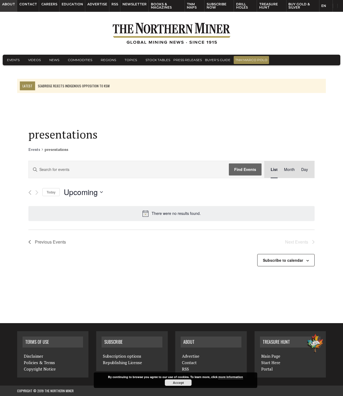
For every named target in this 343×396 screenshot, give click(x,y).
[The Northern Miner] (171, 33)
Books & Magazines (161, 5)
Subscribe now (216, 5)
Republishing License (122, 362)
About (8, 4)
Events (13, 60)
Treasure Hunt (268, 5)
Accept (178, 382)
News (54, 60)
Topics (131, 60)
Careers (49, 4)
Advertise (97, 4)
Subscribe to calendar (283, 260)
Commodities (80, 60)
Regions (108, 60)
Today (51, 192)
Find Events (245, 169)
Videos (34, 60)
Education (72, 4)
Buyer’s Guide (217, 60)
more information (230, 377)
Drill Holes (242, 5)
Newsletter (134, 4)
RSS (114, 4)
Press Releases (187, 60)
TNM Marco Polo (251, 60)
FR (336, 7)
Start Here (270, 362)
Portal (267, 369)
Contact (28, 4)
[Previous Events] (29, 192)
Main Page (270, 356)
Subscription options (122, 356)
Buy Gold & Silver (299, 5)
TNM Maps (192, 5)
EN (323, 6)
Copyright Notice (40, 369)
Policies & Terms (39, 362)
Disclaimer (33, 356)
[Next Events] (36, 192)
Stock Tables (158, 60)
